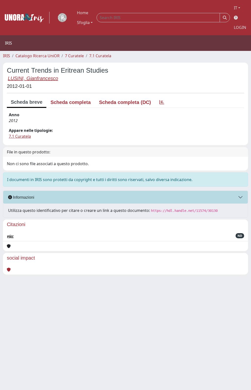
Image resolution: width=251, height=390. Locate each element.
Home (82, 12)
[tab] (161, 102)
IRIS (6, 55)
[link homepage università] (62, 17)
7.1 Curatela (100, 55)
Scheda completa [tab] (70, 102)
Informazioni (23, 197)
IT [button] (235, 8)
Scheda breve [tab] (26, 102)
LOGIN (240, 27)
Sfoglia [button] (83, 22)
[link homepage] (26, 17)
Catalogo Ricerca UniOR (37, 55)
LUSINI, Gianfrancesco (33, 78)
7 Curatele (74, 55)
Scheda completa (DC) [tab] (125, 102)
